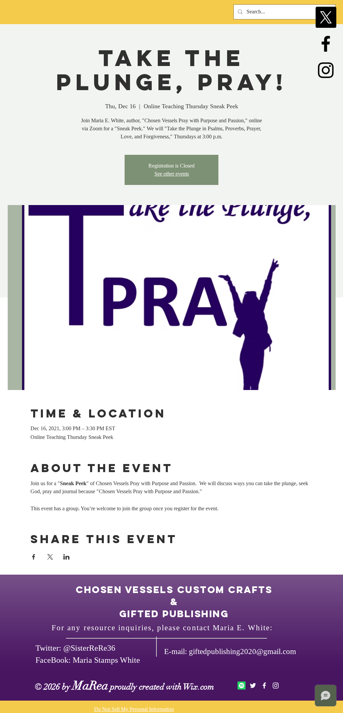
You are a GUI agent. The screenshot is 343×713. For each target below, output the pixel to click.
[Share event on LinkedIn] (66, 557)
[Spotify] (241, 686)
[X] (325, 17)
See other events (171, 174)
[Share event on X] (50, 557)
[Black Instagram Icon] (325, 70)
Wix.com (198, 687)
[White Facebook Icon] (264, 686)
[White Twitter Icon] (253, 686)
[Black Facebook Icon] (325, 43)
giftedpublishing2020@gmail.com (242, 651)
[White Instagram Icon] (276, 686)
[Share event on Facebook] (33, 557)
